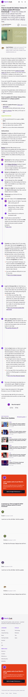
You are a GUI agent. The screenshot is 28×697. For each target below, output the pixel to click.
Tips (16, 635)
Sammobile (5, 106)
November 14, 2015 (9, 515)
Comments (24, 25)
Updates (3, 5)
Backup (3, 147)
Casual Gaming (4, 632)
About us (3, 651)
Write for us (3, 656)
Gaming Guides (4, 637)
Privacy (2, 693)
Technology (17, 630)
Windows (17, 632)
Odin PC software (7, 110)
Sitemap (15, 693)
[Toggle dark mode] (25, 1)
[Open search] (22, 1)
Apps (16, 637)
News (2, 635)
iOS (2, 645)
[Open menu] (19, 2)
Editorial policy (4, 658)
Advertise (3, 661)
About (10, 693)
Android (3, 640)
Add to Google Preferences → (14, 491)
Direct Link (19, 104)
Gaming (3, 630)
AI (1, 642)
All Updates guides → (22, 417)
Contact (3, 653)
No (17, 407)
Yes (12, 407)
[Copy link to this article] (18, 25)
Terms (7, 693)
